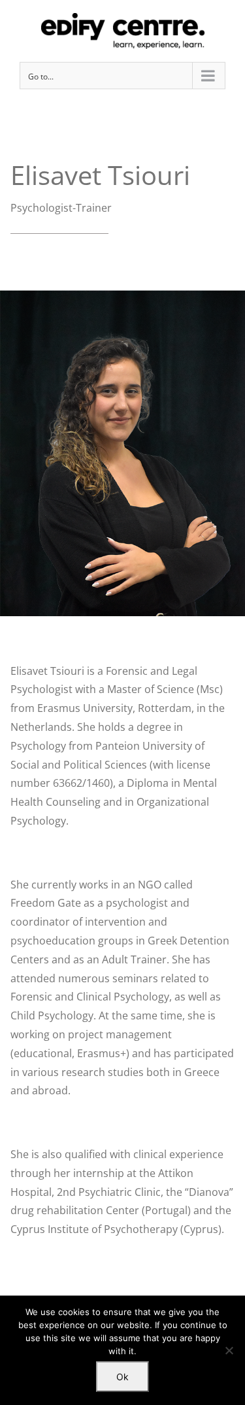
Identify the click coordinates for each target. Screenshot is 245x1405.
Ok (122, 1376)
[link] (122, 31)
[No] (228, 1350)
